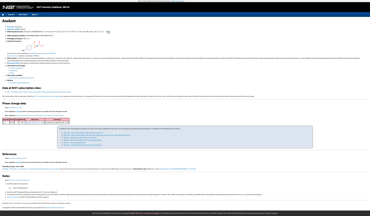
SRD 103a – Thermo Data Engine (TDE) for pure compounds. (83, 133)
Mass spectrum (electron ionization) (22, 78)
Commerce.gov (250, 213)
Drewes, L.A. (16, 169)
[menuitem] (3, 14)
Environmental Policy (202, 213)
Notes (12, 73)
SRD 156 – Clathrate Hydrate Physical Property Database (82, 145)
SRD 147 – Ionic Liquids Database (74, 143)
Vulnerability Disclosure (169, 213)
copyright (18, 111)
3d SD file (52, 53)
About (34, 14)
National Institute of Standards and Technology (18, 7)
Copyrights (126, 213)
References (13, 70)
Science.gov (260, 213)
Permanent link (12, 63)
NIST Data (22, 14)
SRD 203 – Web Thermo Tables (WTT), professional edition (82, 140)
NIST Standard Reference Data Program (46, 96)
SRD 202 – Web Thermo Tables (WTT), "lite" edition (80, 138)
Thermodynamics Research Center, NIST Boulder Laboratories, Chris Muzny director (40, 115)
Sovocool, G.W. (54, 169)
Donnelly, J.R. (6, 169)
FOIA (192, 213)
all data (192, 169)
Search (10, 14)
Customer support (13, 197)
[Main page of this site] (3, 14)
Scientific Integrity (216, 213)
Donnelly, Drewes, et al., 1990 (35, 122)
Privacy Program (116, 213)
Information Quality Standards (233, 213)
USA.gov (268, 213)
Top (10, 107)
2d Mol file (33, 53)
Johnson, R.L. (25, 169)
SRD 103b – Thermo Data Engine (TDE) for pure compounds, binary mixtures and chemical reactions (96, 135)
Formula (10, 27)
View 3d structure (13, 56)
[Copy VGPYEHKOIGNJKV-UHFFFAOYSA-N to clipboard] (53, 35)
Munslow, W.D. (35, 169)
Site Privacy (96, 213)
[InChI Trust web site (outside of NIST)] (108, 33)
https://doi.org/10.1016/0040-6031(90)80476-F (174, 169)
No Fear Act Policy (183, 213)
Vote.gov (275, 213)
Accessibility (105, 213)
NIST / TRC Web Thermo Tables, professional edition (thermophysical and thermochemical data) (39, 92)
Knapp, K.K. (44, 169)
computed (45, 53)
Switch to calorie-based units (19, 83)
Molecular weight (13, 29)
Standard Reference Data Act (54, 207)
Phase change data (16, 68)
